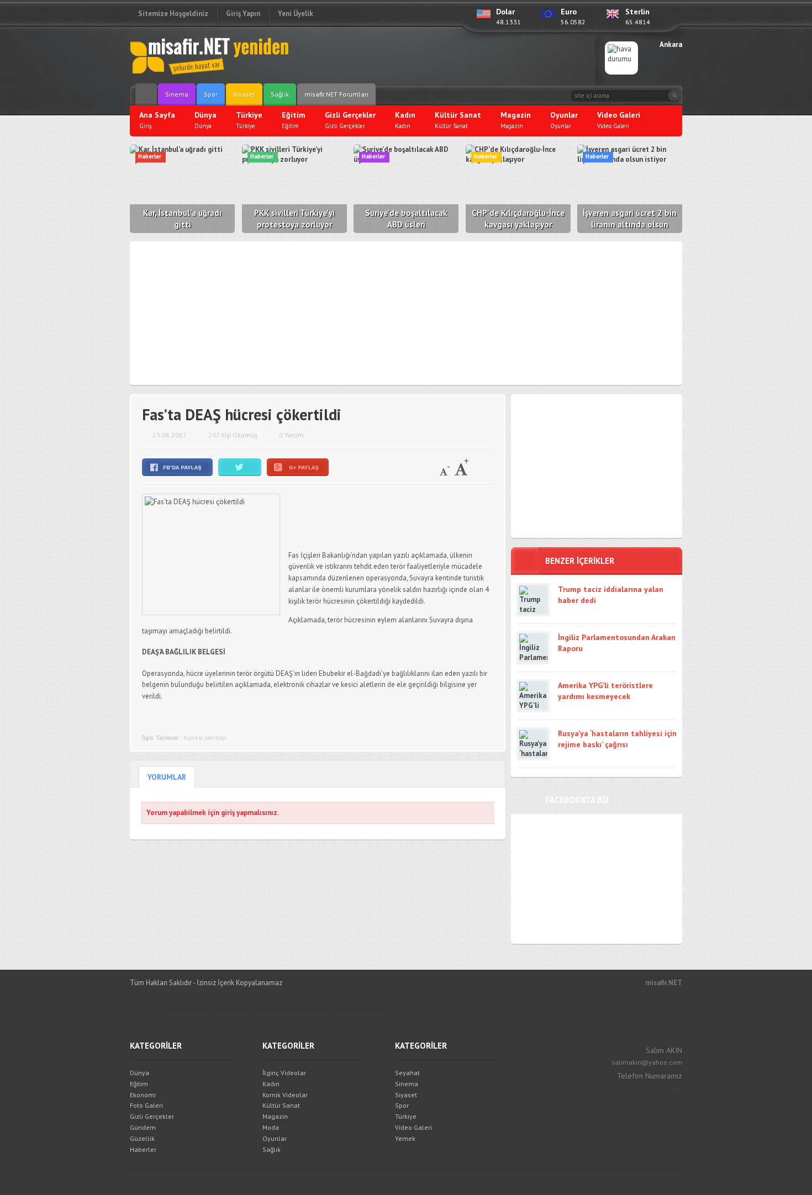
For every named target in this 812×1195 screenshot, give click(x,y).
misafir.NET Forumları (336, 94)
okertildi (215, 738)
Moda (270, 1127)
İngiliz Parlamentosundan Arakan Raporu (617, 642)
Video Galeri (413, 1127)
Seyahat (407, 1073)
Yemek (405, 1138)
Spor (211, 94)
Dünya (139, 1073)
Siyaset (244, 94)
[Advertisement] (453, 58)
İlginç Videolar (284, 1073)
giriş (228, 812)
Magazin (275, 1116)
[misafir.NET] (210, 55)
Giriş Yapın (243, 13)
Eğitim (139, 1084)
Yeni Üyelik (295, 13)
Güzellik (142, 1138)
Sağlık (280, 94)
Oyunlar (274, 1138)
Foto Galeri (146, 1105)
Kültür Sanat (281, 1105)
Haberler (143, 1149)
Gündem (143, 1127)
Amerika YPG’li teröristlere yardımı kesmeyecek (605, 690)
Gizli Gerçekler (152, 1116)
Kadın (271, 1084)
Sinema (176, 94)
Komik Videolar (285, 1095)
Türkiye (405, 1116)
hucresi (193, 738)
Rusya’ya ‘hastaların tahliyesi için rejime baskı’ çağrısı (617, 738)
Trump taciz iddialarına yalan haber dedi (610, 594)
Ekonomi (143, 1095)
